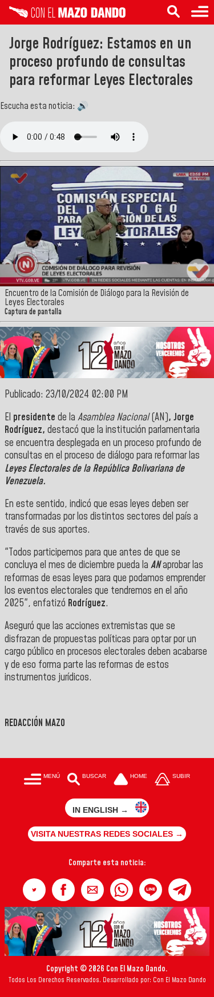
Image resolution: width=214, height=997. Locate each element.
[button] (34, 889)
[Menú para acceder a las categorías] (200, 12)
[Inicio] (63, 15)
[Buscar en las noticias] (173, 12)
